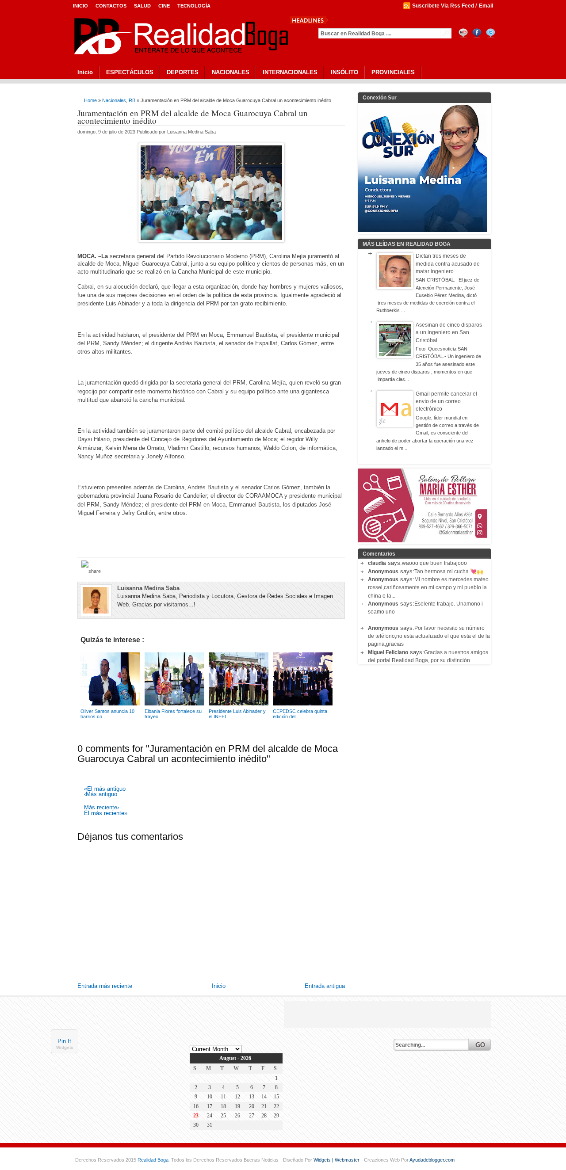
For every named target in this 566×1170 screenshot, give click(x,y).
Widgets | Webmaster (337, 1159)
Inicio (80, 5)
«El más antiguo (105, 789)
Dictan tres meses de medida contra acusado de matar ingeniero (448, 263)
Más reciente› (101, 808)
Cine (164, 5)
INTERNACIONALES (290, 72)
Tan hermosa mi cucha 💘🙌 (448, 571)
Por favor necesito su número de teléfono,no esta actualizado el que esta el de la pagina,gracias (429, 636)
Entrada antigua (325, 986)
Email (486, 6)
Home (90, 100)
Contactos (111, 5)
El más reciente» (105, 813)
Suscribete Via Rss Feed (443, 6)
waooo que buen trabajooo (434, 563)
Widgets (64, 1046)
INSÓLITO (344, 72)
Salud (142, 5)
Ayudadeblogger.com (432, 1159)
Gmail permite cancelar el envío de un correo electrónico (446, 401)
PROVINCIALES (393, 72)
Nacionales (114, 100)
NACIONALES (230, 72)
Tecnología (193, 5)
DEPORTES (183, 72)
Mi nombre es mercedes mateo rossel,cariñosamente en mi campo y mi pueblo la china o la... (428, 587)
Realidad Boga (153, 1159)
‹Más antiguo (100, 794)
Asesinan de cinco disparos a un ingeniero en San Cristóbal (449, 332)
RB (132, 100)
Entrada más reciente (104, 986)
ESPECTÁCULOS (129, 72)
